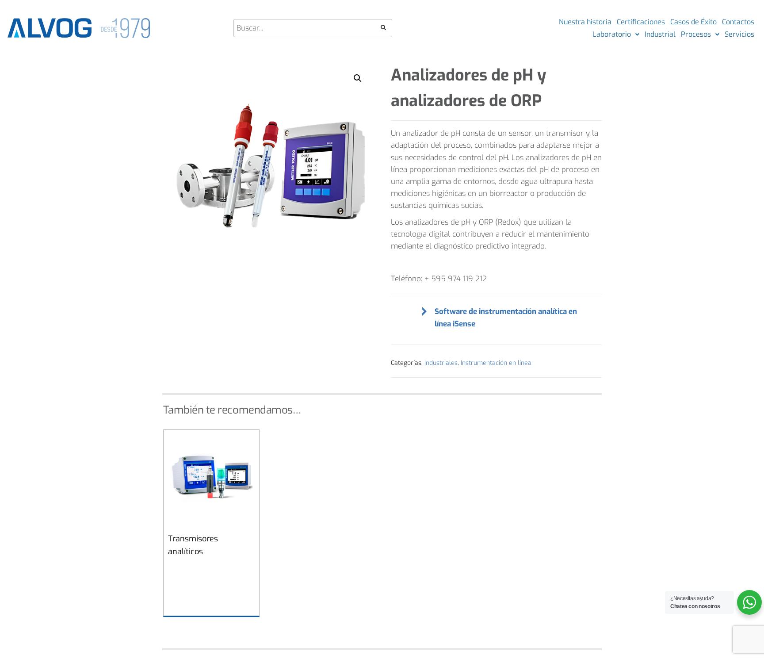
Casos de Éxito (693, 22)
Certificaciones (641, 22)
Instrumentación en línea (496, 363)
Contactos (738, 22)
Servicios (739, 34)
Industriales (441, 363)
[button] (358, 78)
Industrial (660, 34)
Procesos (696, 34)
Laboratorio (611, 34)
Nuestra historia (585, 22)
